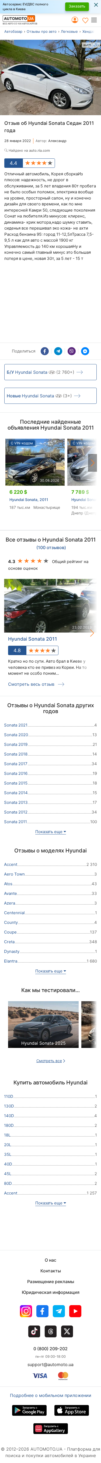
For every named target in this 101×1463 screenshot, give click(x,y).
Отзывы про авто (42, 31)
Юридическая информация (50, 1292)
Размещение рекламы (50, 1281)
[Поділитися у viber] (72, 351)
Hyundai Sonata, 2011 (28, 499)
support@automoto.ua (50, 1364)
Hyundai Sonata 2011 (32, 639)
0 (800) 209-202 (50, 1348)
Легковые (69, 31)
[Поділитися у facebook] (45, 351)
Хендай (88, 31)
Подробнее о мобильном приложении (50, 1395)
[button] (95, 19)
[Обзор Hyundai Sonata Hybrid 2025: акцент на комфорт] (43, 1029)
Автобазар (13, 31)
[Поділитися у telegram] (58, 351)
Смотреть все (49, 1060)
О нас (50, 1260)
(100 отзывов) (51, 547)
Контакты (50, 1270)
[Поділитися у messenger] (85, 351)
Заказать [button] (77, 6)
